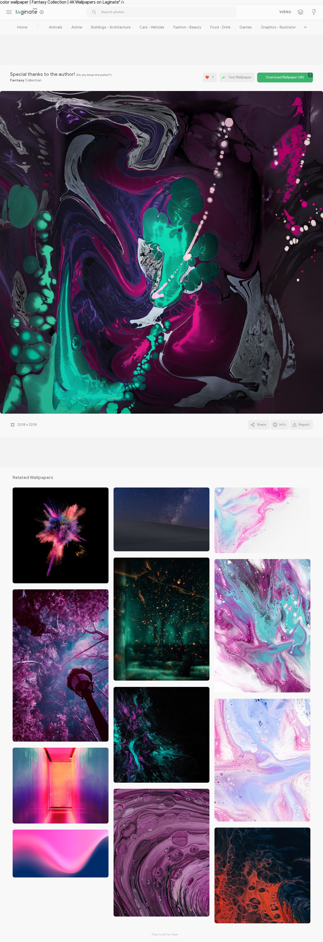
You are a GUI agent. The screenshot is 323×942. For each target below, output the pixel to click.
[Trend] (314, 12)
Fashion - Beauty (187, 27)
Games (245, 27)
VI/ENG (284, 12)
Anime (76, 27)
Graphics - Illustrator (278, 27)
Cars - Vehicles (152, 27)
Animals (55, 27)
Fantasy (17, 80)
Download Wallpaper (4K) (285, 77)
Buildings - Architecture (110, 27)
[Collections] (300, 12)
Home (22, 27)
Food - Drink (220, 27)
